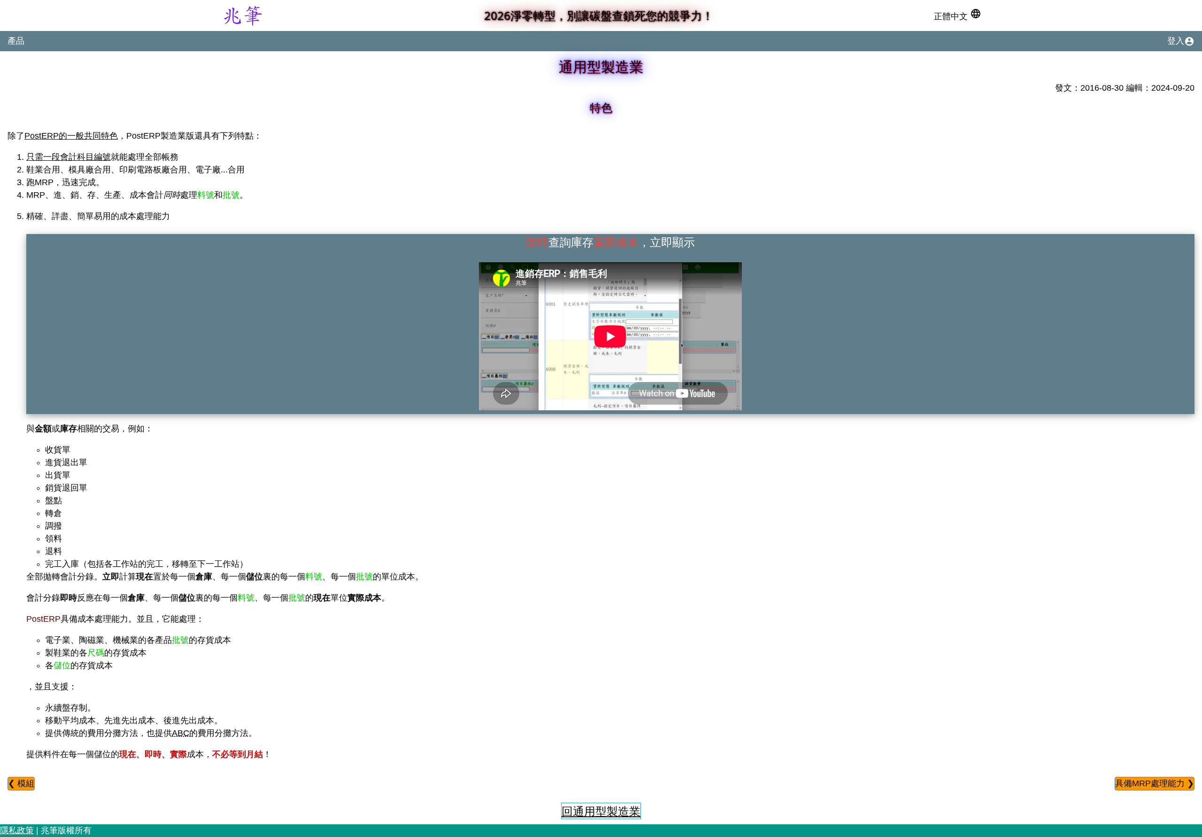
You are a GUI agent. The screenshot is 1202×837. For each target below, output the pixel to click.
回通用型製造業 (601, 811)
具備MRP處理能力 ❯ (1154, 783)
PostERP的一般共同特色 (71, 136)
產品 (16, 41)
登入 (1180, 41)
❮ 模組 (21, 783)
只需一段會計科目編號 (68, 157)
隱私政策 (17, 830)
